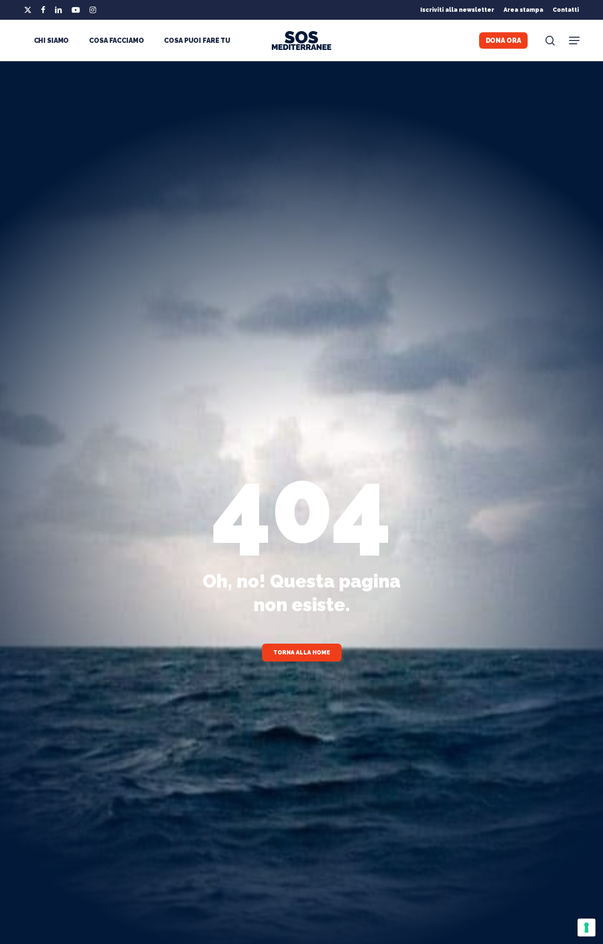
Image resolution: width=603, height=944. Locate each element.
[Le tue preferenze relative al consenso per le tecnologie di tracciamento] (586, 927)
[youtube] (76, 10)
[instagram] (93, 10)
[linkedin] (58, 10)
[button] (574, 41)
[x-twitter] (28, 10)
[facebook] (43, 10)
